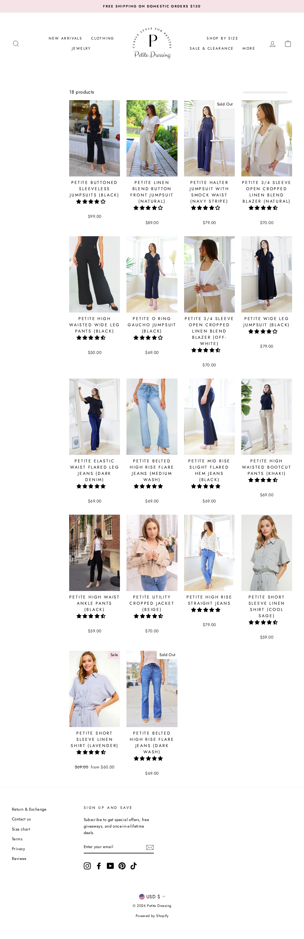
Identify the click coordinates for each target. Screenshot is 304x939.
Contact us (21, 819)
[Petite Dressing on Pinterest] (122, 865)
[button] (91, 201)
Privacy (18, 849)
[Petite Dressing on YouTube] (110, 865)
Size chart (21, 829)
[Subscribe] (150, 847)
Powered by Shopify (152, 915)
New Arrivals (65, 38)
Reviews (19, 858)
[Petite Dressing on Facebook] (98, 865)
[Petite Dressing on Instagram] (87, 865)
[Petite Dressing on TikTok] (133, 865)
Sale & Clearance (212, 48)
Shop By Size (222, 38)
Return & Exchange (29, 809)
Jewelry (81, 48)
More (249, 48)
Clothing (102, 38)
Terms (17, 839)
